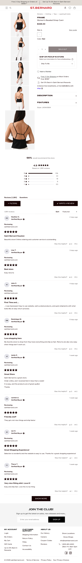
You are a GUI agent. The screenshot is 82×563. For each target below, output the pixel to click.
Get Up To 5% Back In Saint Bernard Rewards (56, 3)
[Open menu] (6, 8)
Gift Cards (8, 544)
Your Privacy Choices (61, 560)
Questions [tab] (24, 198)
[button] (41, 173)
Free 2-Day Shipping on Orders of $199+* (24, 3)
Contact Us (26, 546)
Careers (44, 537)
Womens (40, 14)
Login (6, 533)
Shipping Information (30, 535)
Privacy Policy (46, 560)
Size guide (73, 30)
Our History (45, 533)
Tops (55, 14)
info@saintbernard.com (69, 541)
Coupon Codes (46, 540)
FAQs (24, 542)
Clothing (48, 14)
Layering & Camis (64, 14)
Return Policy (27, 538)
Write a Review (68, 204)
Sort (58, 212)
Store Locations (68, 533)
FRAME (41, 18)
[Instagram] (70, 553)
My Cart (7, 540)
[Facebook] (66, 553)
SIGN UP (56, 519)
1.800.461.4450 (68, 544)
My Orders (8, 537)
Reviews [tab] (10, 198)
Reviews (44, 544)
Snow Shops (68, 537)
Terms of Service (32, 560)
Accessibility (27, 549)
